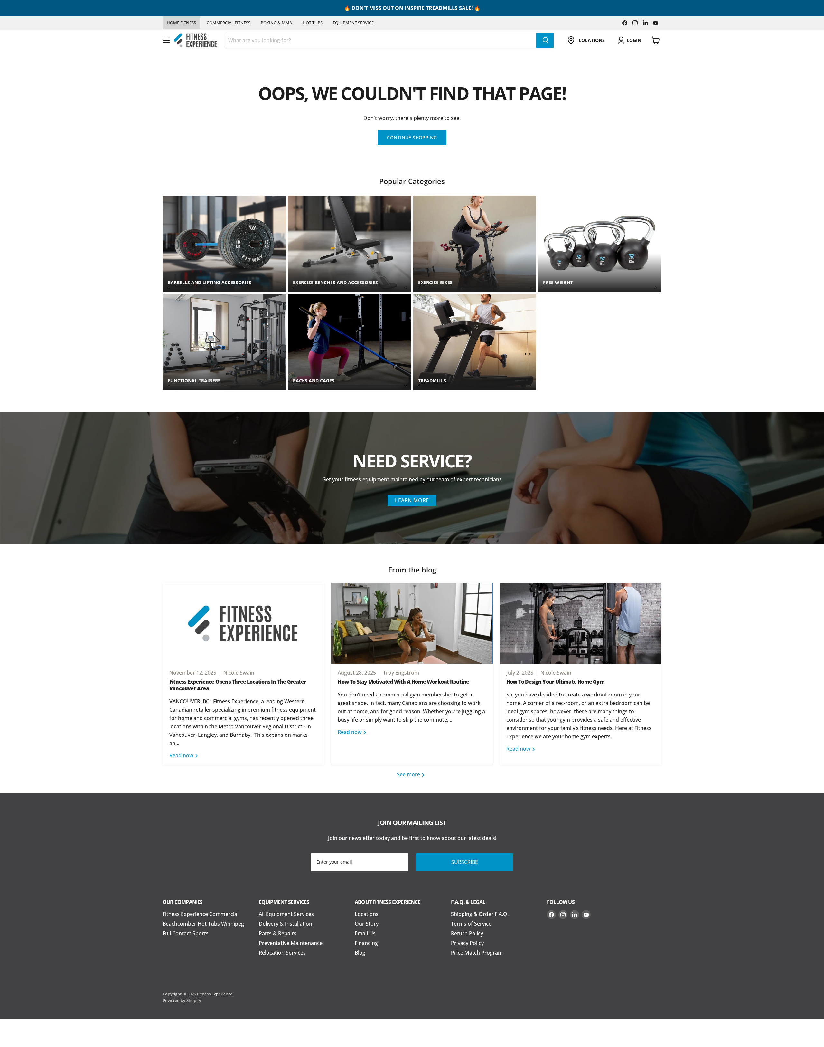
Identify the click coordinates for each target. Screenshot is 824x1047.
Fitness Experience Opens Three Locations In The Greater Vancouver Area (237, 685)
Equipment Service (353, 22)
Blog (360, 952)
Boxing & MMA (276, 22)
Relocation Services (282, 952)
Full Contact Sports (186, 933)
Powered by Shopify (182, 1000)
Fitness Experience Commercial (201, 913)
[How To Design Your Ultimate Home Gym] (580, 623)
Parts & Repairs (277, 933)
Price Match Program (477, 952)
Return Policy (467, 933)
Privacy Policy (467, 942)
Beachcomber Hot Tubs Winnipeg (203, 923)
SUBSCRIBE (464, 862)
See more (409, 774)
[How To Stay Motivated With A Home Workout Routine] (411, 623)
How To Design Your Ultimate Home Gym (555, 681)
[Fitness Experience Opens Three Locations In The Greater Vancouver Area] (243, 623)
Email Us (365, 933)
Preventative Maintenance (291, 942)
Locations (367, 913)
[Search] (545, 40)
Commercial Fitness (228, 22)
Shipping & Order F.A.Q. (480, 913)
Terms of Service (471, 923)
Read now (182, 755)
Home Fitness (181, 22)
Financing (366, 942)
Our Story (367, 923)
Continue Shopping (412, 137)
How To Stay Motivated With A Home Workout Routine (403, 681)
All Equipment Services (286, 913)
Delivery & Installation (285, 923)
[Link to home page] (195, 40)
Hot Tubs (313, 22)
